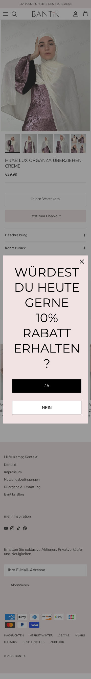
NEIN (47, 408)
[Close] (82, 261)
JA (46, 386)
